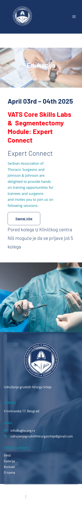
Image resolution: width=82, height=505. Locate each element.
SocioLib (28, 489)
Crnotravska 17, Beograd (21, 411)
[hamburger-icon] (74, 17)
